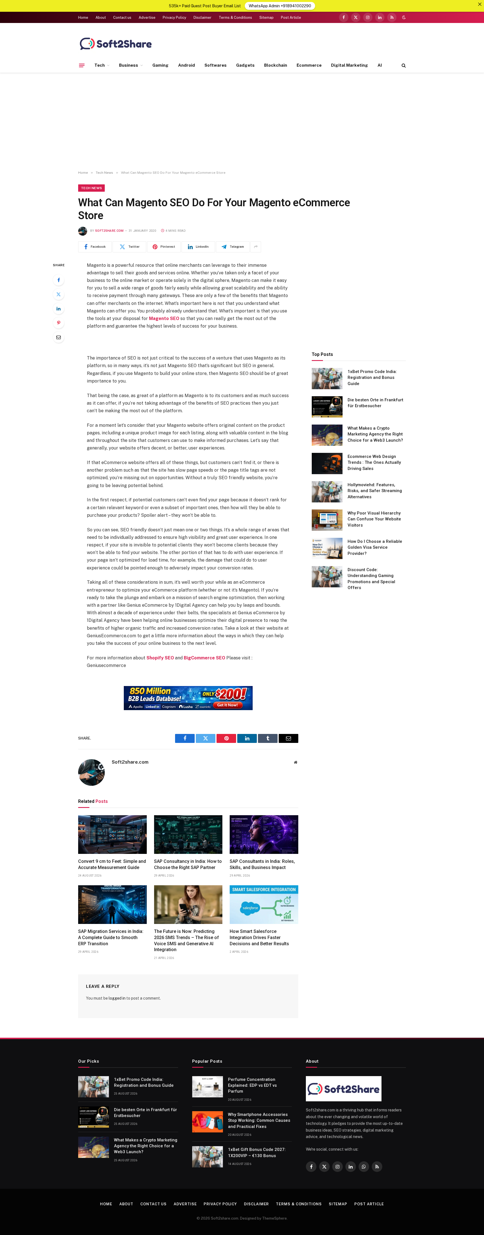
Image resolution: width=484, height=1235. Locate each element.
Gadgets (245, 65)
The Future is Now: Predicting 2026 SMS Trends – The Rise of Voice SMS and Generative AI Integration (186, 940)
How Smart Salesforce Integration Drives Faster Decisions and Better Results (259, 937)
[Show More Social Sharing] (255, 246)
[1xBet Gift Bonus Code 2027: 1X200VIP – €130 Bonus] (207, 1156)
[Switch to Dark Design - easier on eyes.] (403, 17)
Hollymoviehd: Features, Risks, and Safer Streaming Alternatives (375, 490)
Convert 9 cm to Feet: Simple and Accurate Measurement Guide (112, 864)
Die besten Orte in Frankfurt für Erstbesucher (375, 402)
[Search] (403, 65)
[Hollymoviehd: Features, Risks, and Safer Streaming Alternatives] (327, 491)
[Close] (480, 4)
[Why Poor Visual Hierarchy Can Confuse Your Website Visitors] (327, 520)
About (101, 17)
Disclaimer (202, 17)
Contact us (122, 17)
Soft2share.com (109, 231)
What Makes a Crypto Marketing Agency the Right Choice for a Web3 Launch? (375, 433)
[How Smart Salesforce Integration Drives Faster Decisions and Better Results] (264, 904)
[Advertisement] (242, 121)
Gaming (160, 65)
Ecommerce (309, 65)
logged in (117, 998)
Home (83, 17)
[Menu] (82, 65)
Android (186, 65)
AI (380, 65)
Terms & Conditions (235, 17)
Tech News (91, 188)
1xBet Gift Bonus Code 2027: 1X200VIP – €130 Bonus (257, 1152)
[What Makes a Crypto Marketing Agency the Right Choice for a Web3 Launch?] (327, 435)
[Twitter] (58, 294)
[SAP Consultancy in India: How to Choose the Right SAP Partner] (188, 834)
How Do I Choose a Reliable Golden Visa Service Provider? (375, 547)
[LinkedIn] (58, 308)
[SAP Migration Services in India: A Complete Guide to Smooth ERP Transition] (112, 904)
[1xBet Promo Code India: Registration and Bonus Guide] (327, 378)
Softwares (215, 65)
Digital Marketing (349, 65)
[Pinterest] (58, 322)
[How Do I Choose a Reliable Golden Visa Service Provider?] (327, 548)
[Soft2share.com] (116, 43)
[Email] (58, 337)
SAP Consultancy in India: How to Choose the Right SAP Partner (188, 864)
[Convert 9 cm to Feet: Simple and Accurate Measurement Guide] (112, 834)
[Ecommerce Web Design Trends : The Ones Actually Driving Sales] (327, 463)
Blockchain (275, 65)
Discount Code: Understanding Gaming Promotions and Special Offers (371, 578)
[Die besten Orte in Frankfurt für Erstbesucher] (327, 407)
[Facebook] (58, 280)
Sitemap (266, 17)
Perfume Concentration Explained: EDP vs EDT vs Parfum (252, 1085)
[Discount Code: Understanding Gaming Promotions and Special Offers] (327, 576)
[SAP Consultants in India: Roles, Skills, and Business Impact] (264, 834)
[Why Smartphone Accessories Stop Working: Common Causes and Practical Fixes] (207, 1121)
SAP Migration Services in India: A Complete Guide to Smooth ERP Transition (110, 937)
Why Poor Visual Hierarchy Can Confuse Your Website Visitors (374, 518)
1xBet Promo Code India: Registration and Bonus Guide (372, 377)
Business (128, 65)
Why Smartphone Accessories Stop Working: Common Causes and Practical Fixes (259, 1120)
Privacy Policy (174, 17)
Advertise (147, 17)
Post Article (291, 17)
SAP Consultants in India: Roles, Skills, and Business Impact (262, 864)
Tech (99, 65)
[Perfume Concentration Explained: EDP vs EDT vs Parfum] (207, 1086)
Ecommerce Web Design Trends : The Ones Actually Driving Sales (374, 462)
